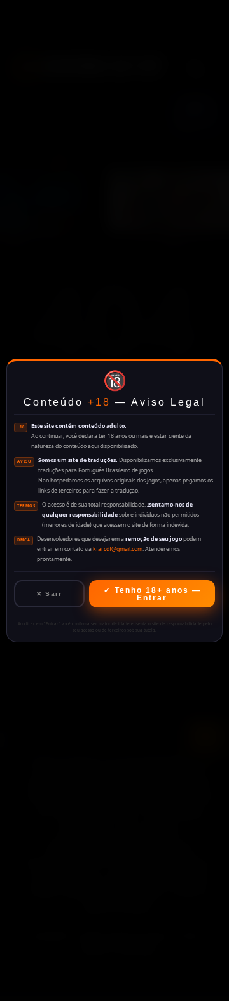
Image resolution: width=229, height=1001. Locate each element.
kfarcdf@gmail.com (117, 549)
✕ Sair (49, 593)
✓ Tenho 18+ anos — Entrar (152, 594)
